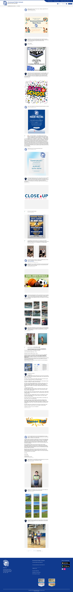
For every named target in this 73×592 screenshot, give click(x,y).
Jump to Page (39, 550)
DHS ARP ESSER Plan (35, 570)
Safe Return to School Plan (36, 572)
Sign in (70, 3)
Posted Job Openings (31, 261)
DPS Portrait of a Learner (36, 573)
